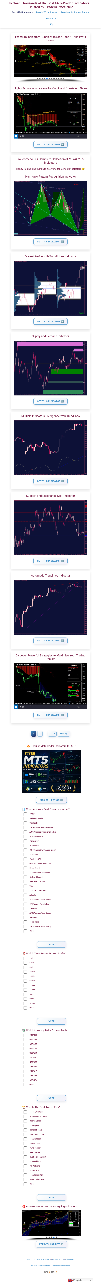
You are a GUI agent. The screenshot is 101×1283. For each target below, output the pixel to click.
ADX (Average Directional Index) (42, 832)
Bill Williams (34, 1166)
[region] (50, 64)
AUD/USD (33, 1057)
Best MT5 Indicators (46, 12)
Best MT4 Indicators (22, 12)
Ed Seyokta (34, 1170)
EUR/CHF (33, 1071)
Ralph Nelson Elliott (37, 1157)
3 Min (31, 963)
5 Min (31, 967)
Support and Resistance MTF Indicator (50, 495)
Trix (31, 886)
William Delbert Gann (38, 1116)
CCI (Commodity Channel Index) (42, 850)
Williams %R (34, 845)
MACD (32, 814)
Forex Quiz (31, 1259)
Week (31, 999)
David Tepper (35, 1148)
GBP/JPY (33, 1080)
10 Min (32, 972)
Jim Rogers (34, 1125)
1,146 (52, 733)
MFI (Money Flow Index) (39, 904)
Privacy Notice (58, 1259)
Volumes (33, 908)
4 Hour (32, 990)
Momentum (34, 841)
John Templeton (36, 1175)
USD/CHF (33, 1048)
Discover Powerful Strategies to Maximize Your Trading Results (50, 657)
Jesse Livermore (36, 1112)
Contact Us (50, 18)
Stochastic (33, 823)
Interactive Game (44, 1259)
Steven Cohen (35, 1143)
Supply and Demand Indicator (50, 336)
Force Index (34, 922)
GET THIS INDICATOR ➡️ (50, 144)
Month (32, 1003)
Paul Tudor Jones (36, 1134)
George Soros (35, 1121)
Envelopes (33, 854)
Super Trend (34, 868)
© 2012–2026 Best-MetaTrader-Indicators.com (50, 1266)
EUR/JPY (33, 1075)
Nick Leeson (34, 1152)
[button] (16, 61)
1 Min (31, 958)
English (77, 1280)
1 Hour (32, 985)
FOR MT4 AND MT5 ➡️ (51, 1244)
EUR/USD (33, 1035)
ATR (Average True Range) (40, 913)
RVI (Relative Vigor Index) (40, 926)
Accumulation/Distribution (40, 899)
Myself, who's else (36, 1179)
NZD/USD (33, 1062)
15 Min (32, 976)
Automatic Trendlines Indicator (50, 575)
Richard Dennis (35, 1130)
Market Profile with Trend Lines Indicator (50, 256)
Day (31, 994)
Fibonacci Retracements (39, 872)
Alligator (33, 895)
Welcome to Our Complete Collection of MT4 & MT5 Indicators (50, 160)
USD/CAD (33, 1053)
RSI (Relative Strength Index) (41, 827)
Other (31, 931)
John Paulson (35, 1139)
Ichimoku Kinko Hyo (37, 890)
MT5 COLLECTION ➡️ (51, 800)
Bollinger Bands (36, 818)
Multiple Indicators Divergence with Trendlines (50, 416)
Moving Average (36, 836)
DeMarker (33, 917)
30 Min (32, 981)
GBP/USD (33, 1044)
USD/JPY (33, 1039)
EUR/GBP (33, 1066)
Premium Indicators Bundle (75, 12)
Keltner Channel (36, 877)
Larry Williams (35, 1161)
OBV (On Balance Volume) (40, 863)
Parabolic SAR (35, 859)
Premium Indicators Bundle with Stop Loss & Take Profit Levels (50, 38)
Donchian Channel (37, 881)
